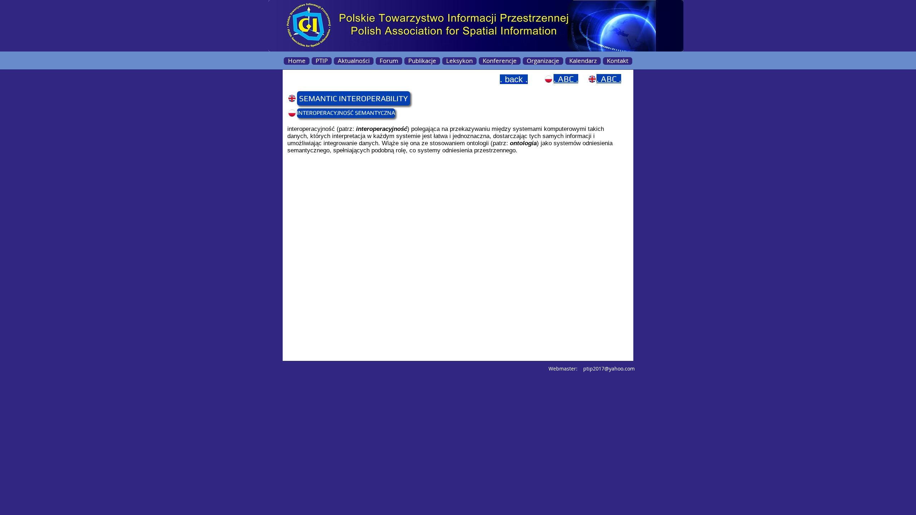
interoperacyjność (381, 129)
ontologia (523, 143)
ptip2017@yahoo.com (609, 368)
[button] (311, 98)
